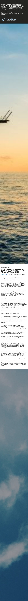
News (6, 274)
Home (2, 274)
